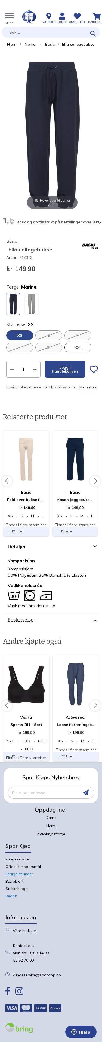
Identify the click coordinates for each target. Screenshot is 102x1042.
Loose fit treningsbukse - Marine (76, 724)
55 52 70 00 (23, 960)
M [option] (77, 335)
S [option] (49, 335)
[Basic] (90, 253)
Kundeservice (17, 859)
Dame (51, 817)
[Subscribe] (86, 792)
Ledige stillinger (19, 873)
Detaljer (17, 547)
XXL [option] (78, 347)
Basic (50, 44)
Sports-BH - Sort (26, 724)
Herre (51, 825)
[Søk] (93, 34)
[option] (13, 304)
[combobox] (51, 32)
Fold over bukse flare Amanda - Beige (26, 499)
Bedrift (11, 896)
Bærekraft (14, 881)
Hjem (11, 44)
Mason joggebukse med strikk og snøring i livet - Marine (75, 499)
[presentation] (51, 547)
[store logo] (29, 16)
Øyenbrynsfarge (51, 834)
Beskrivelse (20, 620)
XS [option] (19, 335)
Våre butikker (24, 930)
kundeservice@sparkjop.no (37, 975)
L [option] (20, 347)
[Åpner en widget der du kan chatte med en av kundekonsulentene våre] (81, 1032)
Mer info (86, 387)
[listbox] (52, 304)
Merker (31, 44)
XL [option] (49, 347)
